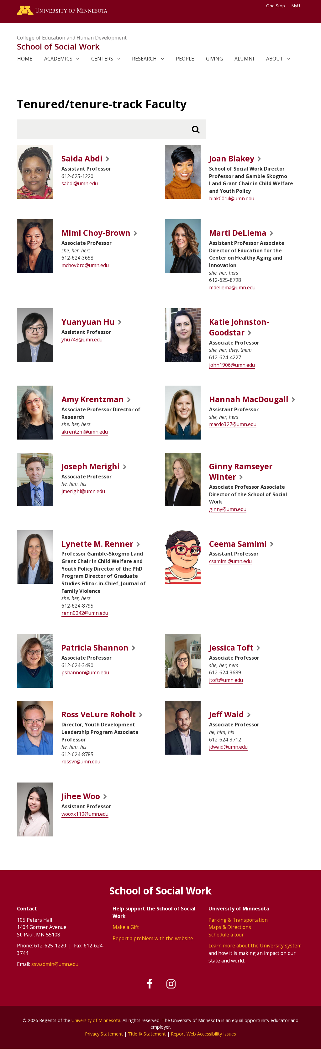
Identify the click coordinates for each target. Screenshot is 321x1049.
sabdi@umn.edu (79, 183)
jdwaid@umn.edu (228, 746)
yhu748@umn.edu (82, 339)
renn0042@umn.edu (84, 612)
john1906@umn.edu (232, 364)
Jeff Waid (226, 714)
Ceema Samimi (238, 544)
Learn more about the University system (255, 945)
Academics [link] (58, 58)
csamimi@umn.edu (230, 561)
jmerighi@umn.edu (83, 491)
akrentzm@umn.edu (84, 431)
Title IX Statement (147, 1034)
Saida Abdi (82, 158)
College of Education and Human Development (72, 37)
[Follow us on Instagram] (171, 984)
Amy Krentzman (92, 399)
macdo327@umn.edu (232, 424)
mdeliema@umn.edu (232, 287)
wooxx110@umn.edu (84, 813)
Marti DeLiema (237, 233)
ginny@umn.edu (227, 509)
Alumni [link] (244, 58)
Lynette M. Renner (97, 544)
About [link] (274, 58)
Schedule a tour (226, 934)
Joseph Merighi (90, 466)
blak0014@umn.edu (231, 198)
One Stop (275, 5)
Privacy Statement (104, 1034)
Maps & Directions (229, 927)
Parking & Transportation (238, 919)
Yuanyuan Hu (88, 322)
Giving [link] (214, 58)
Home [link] (24, 58)
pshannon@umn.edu (85, 672)
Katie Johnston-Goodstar (239, 327)
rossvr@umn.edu (80, 761)
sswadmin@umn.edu (54, 964)
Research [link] (144, 58)
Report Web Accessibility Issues (203, 1034)
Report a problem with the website (153, 938)
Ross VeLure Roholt (98, 714)
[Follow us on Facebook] (150, 984)
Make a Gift (126, 927)
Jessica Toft (231, 647)
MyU (296, 5)
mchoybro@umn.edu (85, 265)
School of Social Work (58, 46)
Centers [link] (102, 58)
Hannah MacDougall (248, 399)
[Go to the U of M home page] (62, 12)
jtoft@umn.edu (226, 680)
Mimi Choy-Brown (95, 233)
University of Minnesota (95, 1020)
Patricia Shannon (95, 647)
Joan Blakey (231, 158)
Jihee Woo (80, 796)
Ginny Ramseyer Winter (240, 471)
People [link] (185, 58)
